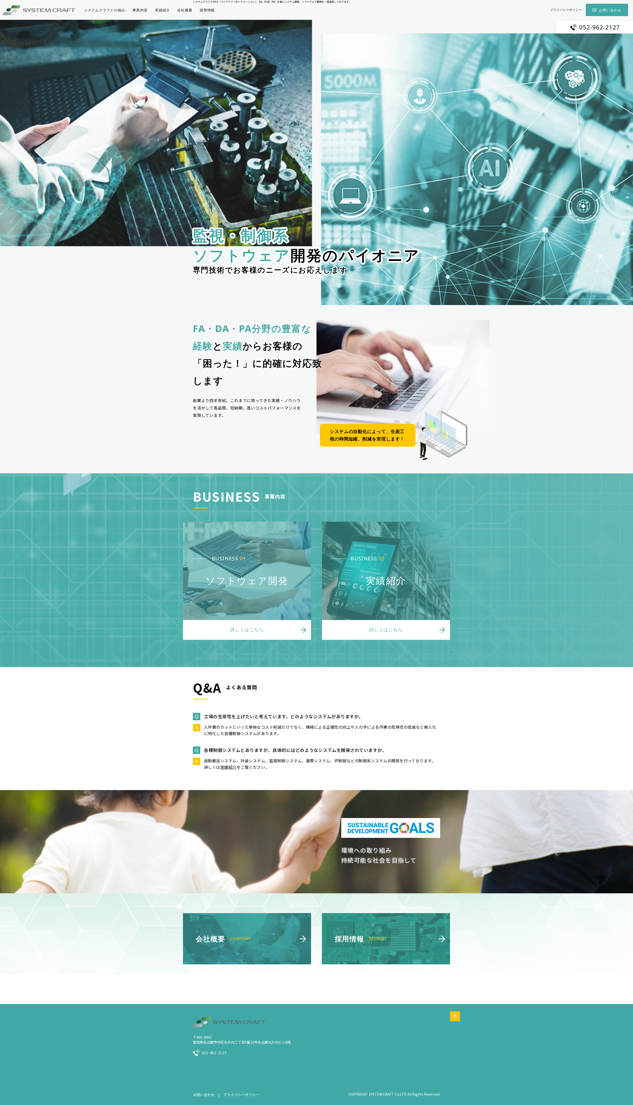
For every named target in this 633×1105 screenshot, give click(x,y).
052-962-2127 (599, 27)
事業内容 (140, 10)
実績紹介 (162, 10)
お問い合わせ (610, 10)
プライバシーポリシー (566, 10)
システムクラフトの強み (104, 10)
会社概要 (184, 10)
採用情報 (207, 10)
